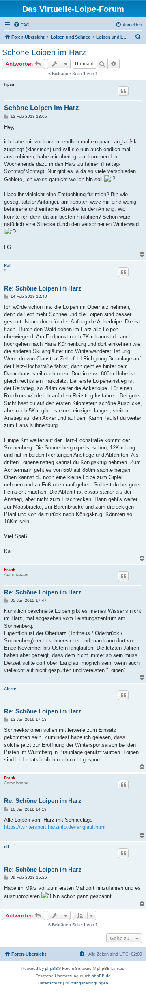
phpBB (51, 968)
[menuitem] (21, 25)
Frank (9, 569)
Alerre (10, 688)
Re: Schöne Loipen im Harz (43, 288)
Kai (7, 265)
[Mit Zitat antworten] (123, 91)
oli (6, 846)
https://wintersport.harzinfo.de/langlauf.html (54, 827)
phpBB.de (101, 976)
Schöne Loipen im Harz (44, 52)
